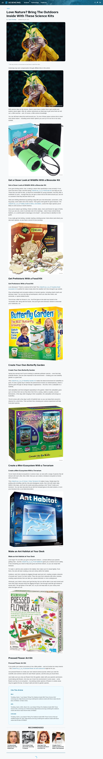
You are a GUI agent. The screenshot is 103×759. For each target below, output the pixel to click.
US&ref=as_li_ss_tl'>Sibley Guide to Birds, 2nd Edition (24, 203)
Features (44, 2)
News (8, 8)
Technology (35, 2)
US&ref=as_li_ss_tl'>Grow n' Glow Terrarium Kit (25, 481)
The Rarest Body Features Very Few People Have (12, 747)
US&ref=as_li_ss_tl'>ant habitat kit (32, 561)
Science (26, 2)
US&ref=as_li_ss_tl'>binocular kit (41, 190)
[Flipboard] (98, 2)
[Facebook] (95, 2)
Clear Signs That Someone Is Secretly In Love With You (43, 747)
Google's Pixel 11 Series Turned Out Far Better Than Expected (58, 747)
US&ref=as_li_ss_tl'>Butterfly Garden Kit (23, 380)
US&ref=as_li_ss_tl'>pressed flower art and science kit (28, 668)
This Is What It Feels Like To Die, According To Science (28, 747)
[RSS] (100, 2)
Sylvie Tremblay (12, 19)
